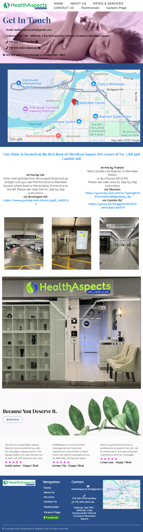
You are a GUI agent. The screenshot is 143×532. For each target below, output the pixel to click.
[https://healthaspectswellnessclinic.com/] (25, 6)
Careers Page (116, 7)
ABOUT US (78, 3)
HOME (58, 3)
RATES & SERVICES (108, 3)
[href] (74, 106)
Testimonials (90, 7)
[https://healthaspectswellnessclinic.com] (19, 483)
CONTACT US (64, 7)
